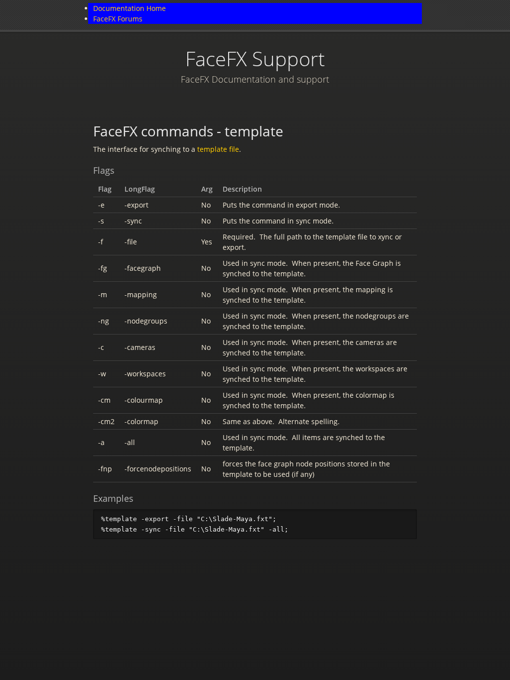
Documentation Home (129, 8)
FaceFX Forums (117, 18)
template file (218, 149)
